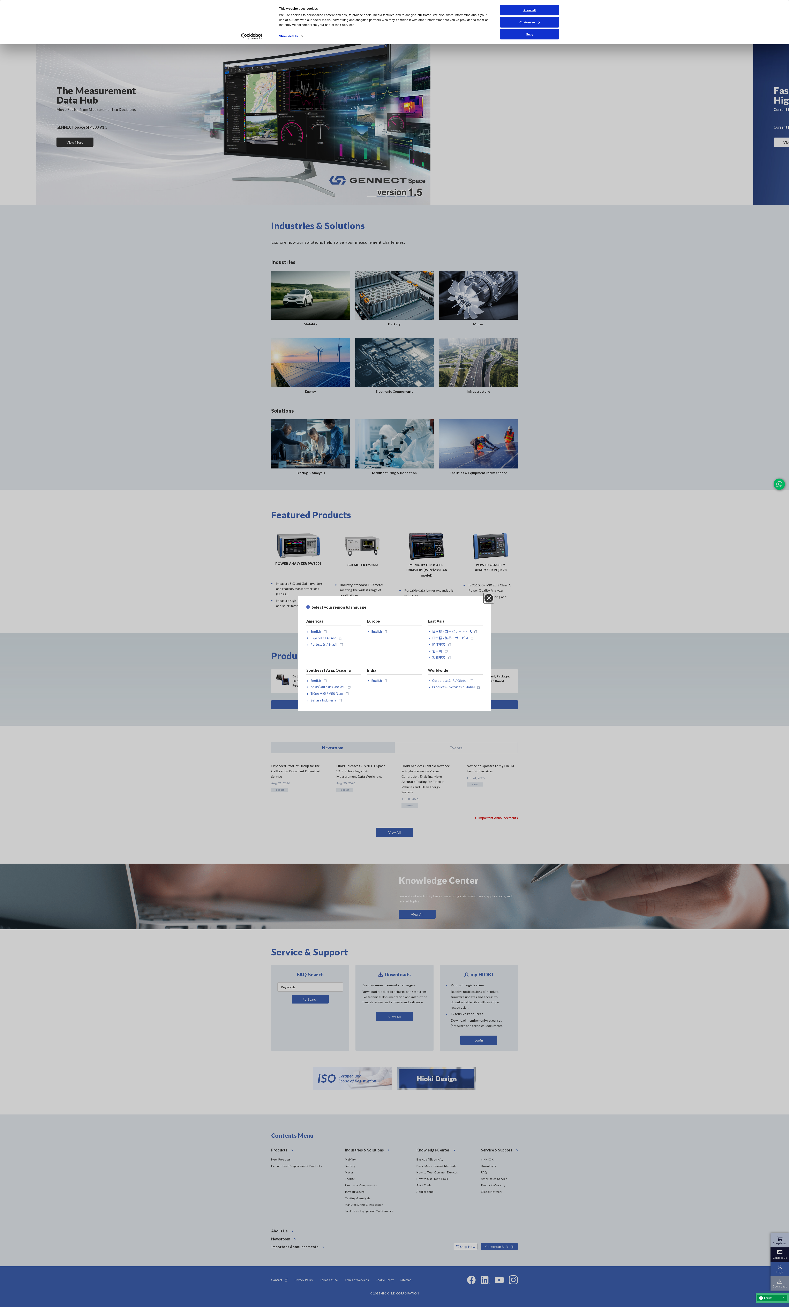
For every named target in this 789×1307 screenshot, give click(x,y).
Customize (527, 22)
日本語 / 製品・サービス (450, 638)
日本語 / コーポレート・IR (452, 631)
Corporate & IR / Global (449, 680)
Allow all (529, 10)
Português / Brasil (323, 644)
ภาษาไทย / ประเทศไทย (327, 687)
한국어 (437, 651)
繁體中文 (439, 657)
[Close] (489, 598)
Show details (288, 36)
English (315, 631)
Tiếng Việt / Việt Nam (326, 693)
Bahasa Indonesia (323, 700)
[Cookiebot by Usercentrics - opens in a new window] (252, 36)
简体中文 (439, 644)
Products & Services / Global (453, 687)
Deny (529, 34)
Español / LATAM (323, 638)
